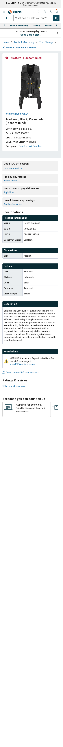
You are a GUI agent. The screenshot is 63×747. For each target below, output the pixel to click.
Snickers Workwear (17, 114)
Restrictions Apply (30, 5)
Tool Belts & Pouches (30, 146)
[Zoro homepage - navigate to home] (15, 12)
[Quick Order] (39, 12)
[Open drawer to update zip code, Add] (6, 18)
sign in (53, 3)
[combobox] (36, 18)
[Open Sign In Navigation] (51, 12)
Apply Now (9, 192)
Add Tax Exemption (13, 204)
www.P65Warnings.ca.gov (22, 364)
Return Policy (10, 180)
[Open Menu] (4, 12)
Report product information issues (22, 372)
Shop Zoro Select (30, 34)
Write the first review (14, 386)
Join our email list (13, 168)
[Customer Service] (45, 12)
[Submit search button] (56, 18)
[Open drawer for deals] (33, 12)
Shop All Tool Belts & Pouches (21, 47)
